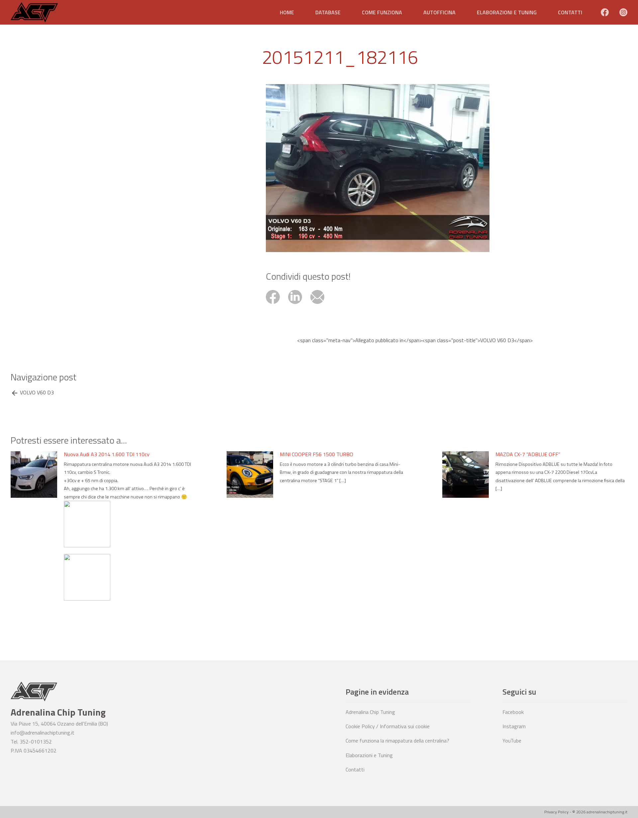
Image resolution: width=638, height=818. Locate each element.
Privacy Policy (556, 812)
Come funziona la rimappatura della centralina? (397, 741)
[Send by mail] (320, 305)
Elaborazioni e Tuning (507, 12)
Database (328, 12)
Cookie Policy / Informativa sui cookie (388, 726)
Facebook (513, 712)
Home (287, 12)
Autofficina (439, 12)
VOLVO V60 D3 (37, 392)
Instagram (514, 726)
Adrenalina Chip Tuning (370, 712)
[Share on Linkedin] (299, 305)
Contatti (570, 12)
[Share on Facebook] (277, 305)
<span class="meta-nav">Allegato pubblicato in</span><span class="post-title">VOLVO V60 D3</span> (415, 340)
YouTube (511, 741)
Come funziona (382, 12)
